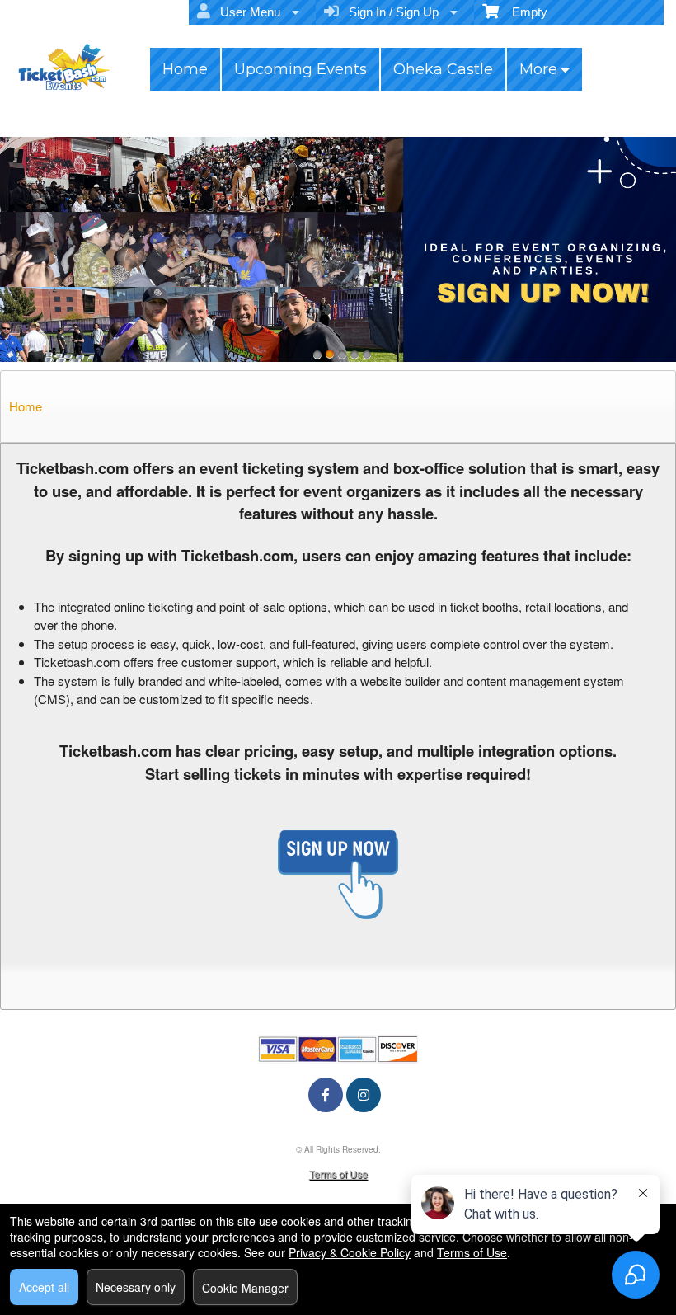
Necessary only (136, 1287)
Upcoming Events (300, 69)
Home (185, 69)
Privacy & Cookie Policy (350, 1252)
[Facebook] (326, 1094)
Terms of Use (338, 1174)
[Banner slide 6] (338, 249)
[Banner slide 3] (342, 354)
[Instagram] (364, 1094)
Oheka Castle (443, 69)
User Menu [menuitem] (247, 12)
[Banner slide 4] (354, 354)
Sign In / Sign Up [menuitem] (390, 12)
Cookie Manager (245, 1288)
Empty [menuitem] (523, 12)
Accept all (44, 1287)
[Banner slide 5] (367, 354)
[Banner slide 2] (330, 354)
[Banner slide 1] (317, 354)
